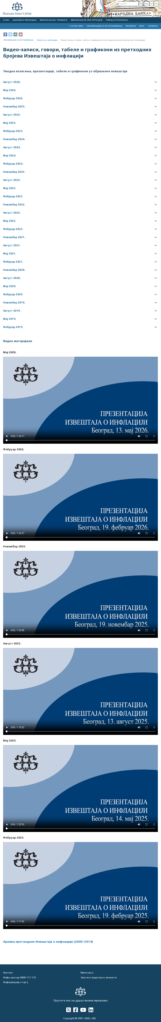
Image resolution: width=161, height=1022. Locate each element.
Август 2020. (12, 278)
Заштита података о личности (98, 977)
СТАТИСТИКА (76, 26)
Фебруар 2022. (13, 229)
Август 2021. (12, 245)
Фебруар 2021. (13, 261)
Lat (151, 4)
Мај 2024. (9, 155)
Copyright (68, 1018)
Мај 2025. (9, 122)
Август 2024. (12, 147)
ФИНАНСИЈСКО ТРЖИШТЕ (54, 20)
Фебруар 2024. (13, 163)
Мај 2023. (9, 188)
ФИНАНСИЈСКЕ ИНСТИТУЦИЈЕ (87, 20)
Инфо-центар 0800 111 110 (19, 977)
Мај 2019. (9, 318)
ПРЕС (142, 26)
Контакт (8, 972)
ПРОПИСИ (131, 26)
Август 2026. (12, 82)
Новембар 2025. (14, 106)
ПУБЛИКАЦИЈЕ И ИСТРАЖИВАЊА (105, 26)
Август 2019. (12, 310)
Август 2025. (12, 114)
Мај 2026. (9, 90)
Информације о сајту (15, 982)
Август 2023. (12, 180)
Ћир (146, 4)
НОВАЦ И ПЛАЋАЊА (117, 20)
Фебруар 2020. (13, 294)
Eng (156, 4)
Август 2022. (12, 212)
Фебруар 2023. (13, 196)
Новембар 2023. (14, 171)
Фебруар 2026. (13, 98)
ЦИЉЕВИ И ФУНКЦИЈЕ (25, 20)
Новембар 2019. (14, 302)
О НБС (6, 20)
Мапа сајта (86, 972)
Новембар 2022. (14, 204)
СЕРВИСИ (153, 26)
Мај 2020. (9, 286)
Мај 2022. (9, 220)
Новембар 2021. (14, 237)
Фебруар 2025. (13, 131)
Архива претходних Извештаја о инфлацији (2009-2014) (48, 941)
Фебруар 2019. (13, 327)
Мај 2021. (9, 253)
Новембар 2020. (14, 269)
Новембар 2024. (14, 139)
